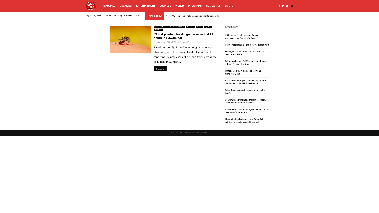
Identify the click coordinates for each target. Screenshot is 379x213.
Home (108, 16)
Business (165, 6)
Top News (208, 27)
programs (195, 6)
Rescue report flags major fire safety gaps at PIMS (247, 45)
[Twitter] (284, 6)
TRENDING (158, 29)
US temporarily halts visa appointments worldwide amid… (199, 16)
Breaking (126, 6)
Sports (137, 16)
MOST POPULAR (178, 27)
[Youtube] (287, 6)
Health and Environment (162, 27)
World (179, 6)
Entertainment (145, 6)
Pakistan (199, 27)
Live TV (229, 6)
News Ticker (191, 27)
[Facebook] (280, 6)
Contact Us (213, 6)
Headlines (108, 6)
